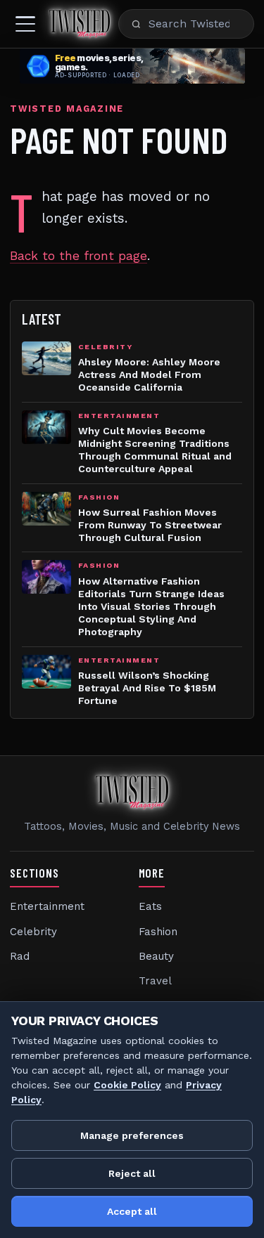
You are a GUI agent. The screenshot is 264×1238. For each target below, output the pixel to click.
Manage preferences (132, 1135)
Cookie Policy (127, 1084)
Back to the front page (78, 256)
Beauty (156, 956)
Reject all (132, 1173)
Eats (150, 906)
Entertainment (47, 906)
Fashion (158, 931)
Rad (20, 956)
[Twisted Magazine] (79, 24)
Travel (155, 981)
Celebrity (33, 931)
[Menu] (25, 24)
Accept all (132, 1211)
